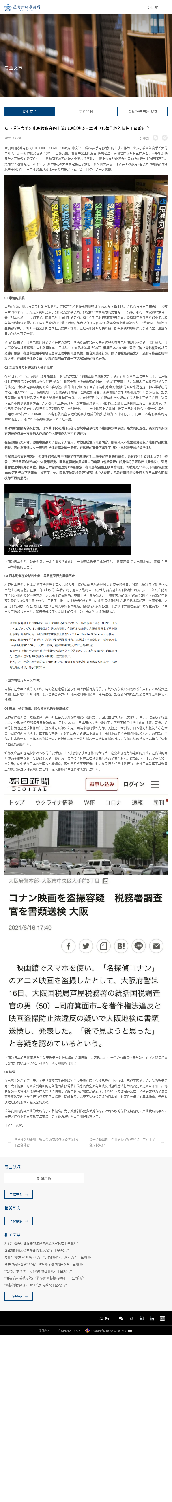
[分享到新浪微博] (165, 138)
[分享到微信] (155, 138)
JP (156, 7)
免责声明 (44, 1330)
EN (149, 7)
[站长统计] (130, 1330)
